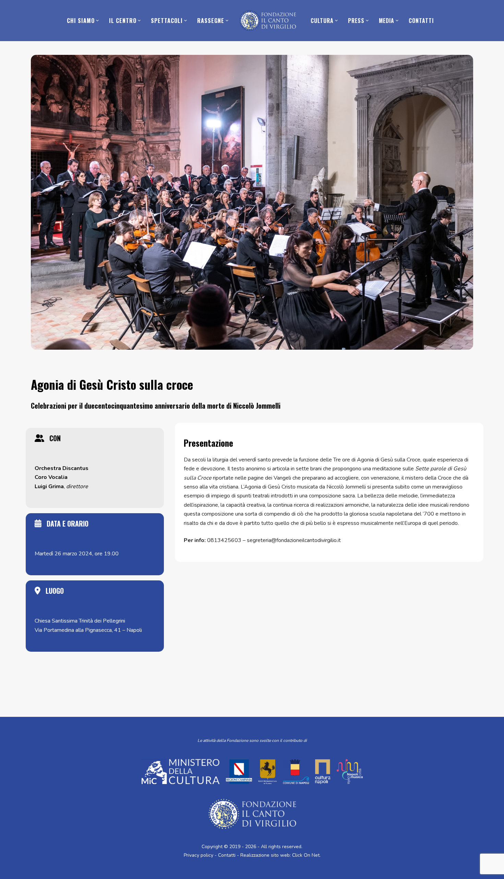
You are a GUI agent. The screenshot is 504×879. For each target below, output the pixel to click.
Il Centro (122, 20)
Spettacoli (167, 20)
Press (356, 20)
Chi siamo (81, 20)
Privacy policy (198, 855)
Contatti (421, 20)
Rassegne (210, 20)
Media (386, 20)
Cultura (322, 20)
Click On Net (306, 855)
